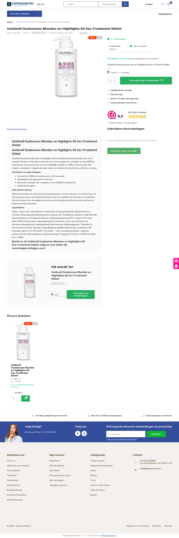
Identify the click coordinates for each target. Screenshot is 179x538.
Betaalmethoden (15, 490)
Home (10, 22)
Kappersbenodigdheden (101, 465)
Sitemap (168, 526)
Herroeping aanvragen (60, 475)
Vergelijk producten (58, 485)
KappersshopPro (23, 526)
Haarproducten (97, 460)
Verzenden (12, 475)
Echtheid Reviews (15, 500)
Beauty (93, 495)
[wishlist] (162, 4)
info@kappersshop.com (150, 468)
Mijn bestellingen (57, 465)
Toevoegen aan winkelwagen (81, 294)
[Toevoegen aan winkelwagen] (25, 398)
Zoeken (125, 4)
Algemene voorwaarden (18, 465)
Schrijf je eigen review (123, 151)
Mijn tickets (54, 470)
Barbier (93, 475)
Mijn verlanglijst (56, 480)
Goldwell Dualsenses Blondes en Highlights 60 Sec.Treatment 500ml (22, 370)
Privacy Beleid (13, 470)
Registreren (55, 460)
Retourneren (12, 480)
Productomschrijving (17, 129)
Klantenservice (165, 14)
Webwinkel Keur (109, 535)
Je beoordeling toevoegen (61, 33)
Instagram (84, 433)
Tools (93, 480)
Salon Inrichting (97, 490)
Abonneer (156, 434)
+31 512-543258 (147, 461)
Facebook (77, 433)
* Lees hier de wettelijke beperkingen (121, 439)
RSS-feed (156, 526)
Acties (93, 470)
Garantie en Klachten (16, 495)
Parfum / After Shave (100, 485)
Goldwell (16, 33)
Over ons (40, 4)
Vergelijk (18, 392)
